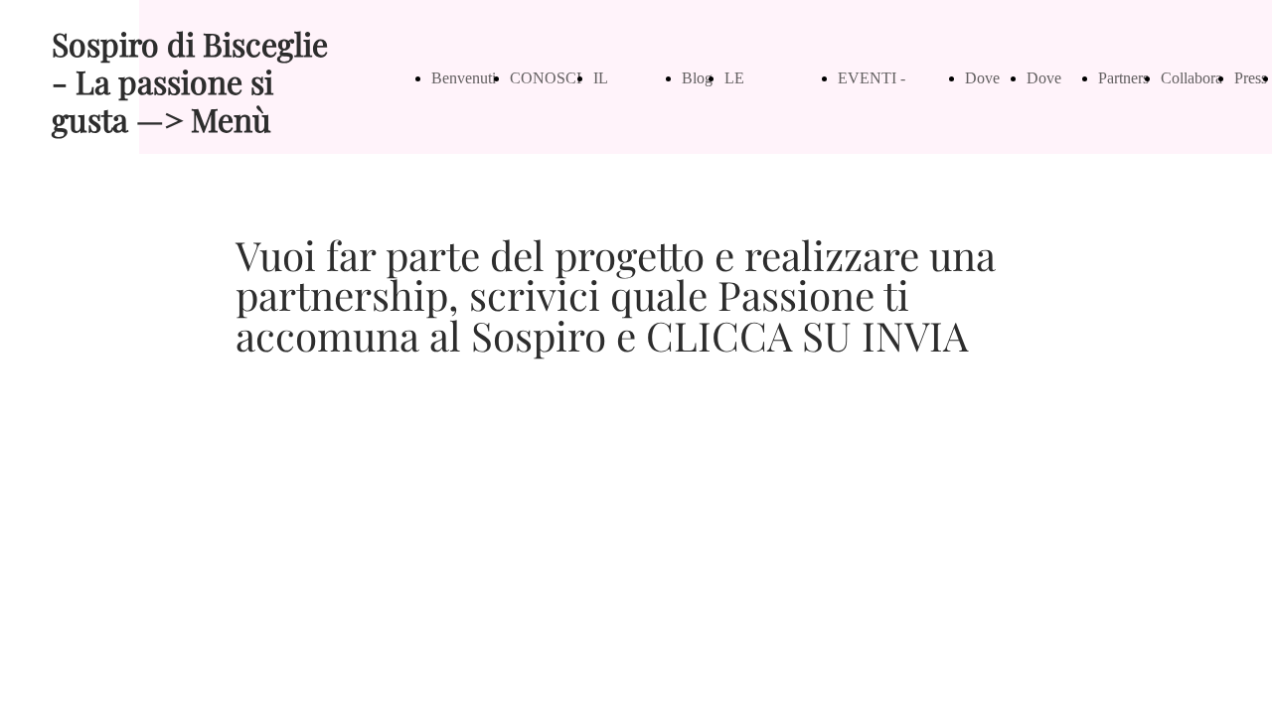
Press (1250, 78)
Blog (697, 78)
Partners (1123, 78)
